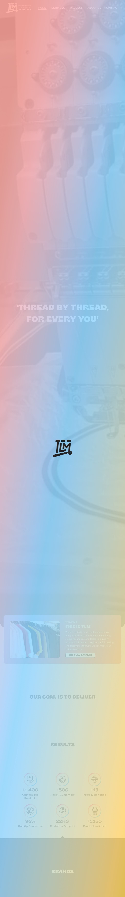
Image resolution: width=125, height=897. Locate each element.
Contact (112, 8)
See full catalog (80, 655)
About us (94, 8)
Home (42, 8)
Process (76, 8)
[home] (12, 8)
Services (58, 8)
